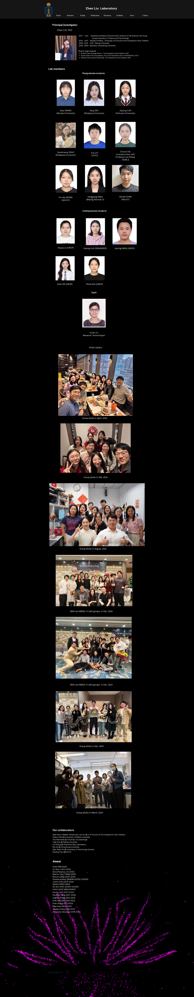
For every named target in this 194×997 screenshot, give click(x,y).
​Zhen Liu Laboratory (101, 8)
